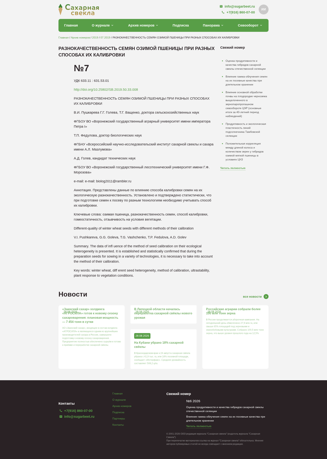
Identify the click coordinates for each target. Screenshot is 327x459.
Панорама (211, 25)
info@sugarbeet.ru (78, 416)
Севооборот (248, 25)
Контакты (118, 424)
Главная (71, 25)
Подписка (181, 25)
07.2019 (105, 37)
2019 (95, 37)
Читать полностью (232, 167)
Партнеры (118, 418)
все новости (252, 296)
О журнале (101, 25)
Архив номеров (141, 25)
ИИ (263, 9)
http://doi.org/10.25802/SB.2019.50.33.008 (106, 89)
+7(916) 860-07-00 (78, 411)
